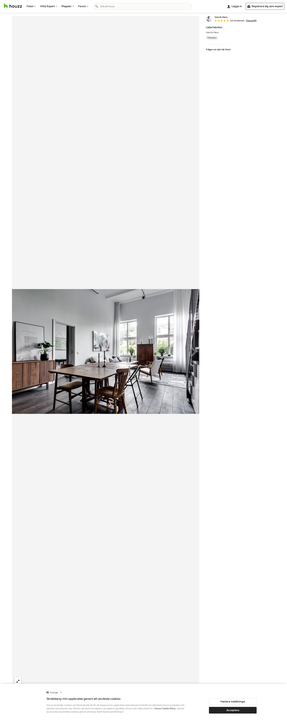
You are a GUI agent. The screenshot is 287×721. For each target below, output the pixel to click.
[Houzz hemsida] (13, 5)
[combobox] (142, 6)
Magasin (66, 6)
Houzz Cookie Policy (165, 708)
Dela (98, 681)
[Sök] (96, 6)
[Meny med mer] (193, 681)
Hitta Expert (47, 6)
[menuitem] (31, 6)
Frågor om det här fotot (218, 49)
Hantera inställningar (232, 701)
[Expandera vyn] (18, 681)
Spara (115, 681)
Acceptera (232, 710)
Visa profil (251, 20)
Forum (82, 6)
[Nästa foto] (194, 351)
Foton (30, 6)
